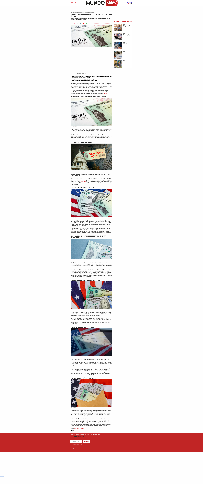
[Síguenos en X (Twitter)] (71, 448)
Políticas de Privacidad (96, 434)
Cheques (77, 428)
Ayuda (75, 428)
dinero (124, 24)
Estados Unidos (81, 428)
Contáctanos (82, 434)
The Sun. (105, 93)
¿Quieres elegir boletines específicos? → (78, 444)
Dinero (74, 12)
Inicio (71, 12)
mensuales (83, 181)
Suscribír (129, 2)
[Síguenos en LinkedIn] (73, 448)
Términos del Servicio (88, 434)
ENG (131, 3)
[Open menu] (72, 3)
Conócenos (77, 434)
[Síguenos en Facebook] (70, 448)
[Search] (75, 3)
